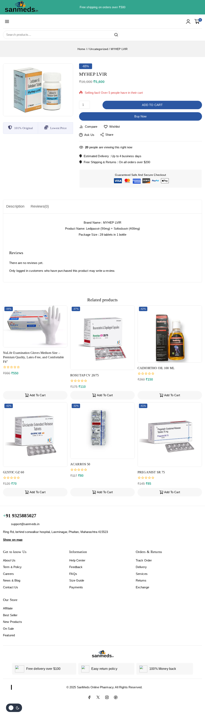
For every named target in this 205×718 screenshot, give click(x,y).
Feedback (75, 567)
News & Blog (11, 580)
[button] (35, 395)
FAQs (73, 573)
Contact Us (10, 587)
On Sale (8, 628)
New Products (12, 621)
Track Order (144, 560)
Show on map (13, 539)
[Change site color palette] (14, 708)
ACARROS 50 (80, 464)
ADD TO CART (152, 105)
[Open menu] (7, 21)
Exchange (142, 587)
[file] (38, 89)
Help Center (77, 560)
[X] (98, 697)
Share (109, 134)
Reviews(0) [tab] (40, 206)
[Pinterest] (115, 697)
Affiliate (8, 608)
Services (142, 573)
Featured (9, 635)
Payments (76, 587)
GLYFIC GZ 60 (13, 472)
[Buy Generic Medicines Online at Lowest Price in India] (21, 7)
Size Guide (76, 580)
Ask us (89, 134)
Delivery (141, 567)
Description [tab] (15, 206)
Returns (141, 580)
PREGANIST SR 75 (151, 472)
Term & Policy (12, 567)
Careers (8, 573)
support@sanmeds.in (25, 524)
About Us (9, 560)
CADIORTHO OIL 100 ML (156, 368)
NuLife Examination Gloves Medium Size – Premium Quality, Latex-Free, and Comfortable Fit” (33, 357)
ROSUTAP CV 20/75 (84, 375)
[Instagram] (107, 697)
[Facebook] (89, 697)
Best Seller (10, 615)
